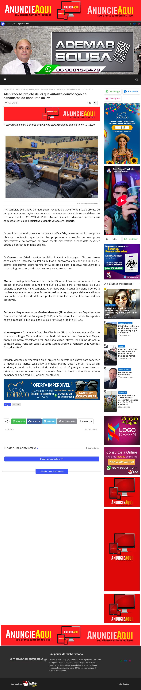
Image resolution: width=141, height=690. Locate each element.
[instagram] (139, 24)
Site (115, 239)
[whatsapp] (129, 24)
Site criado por (17, 684)
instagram (115, 98)
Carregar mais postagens (51, 471)
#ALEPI (19, 89)
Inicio (119, 684)
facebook (133, 91)
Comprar (133, 239)
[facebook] (134, 24)
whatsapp (115, 91)
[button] (137, 79)
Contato (126, 684)
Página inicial (9, 89)
